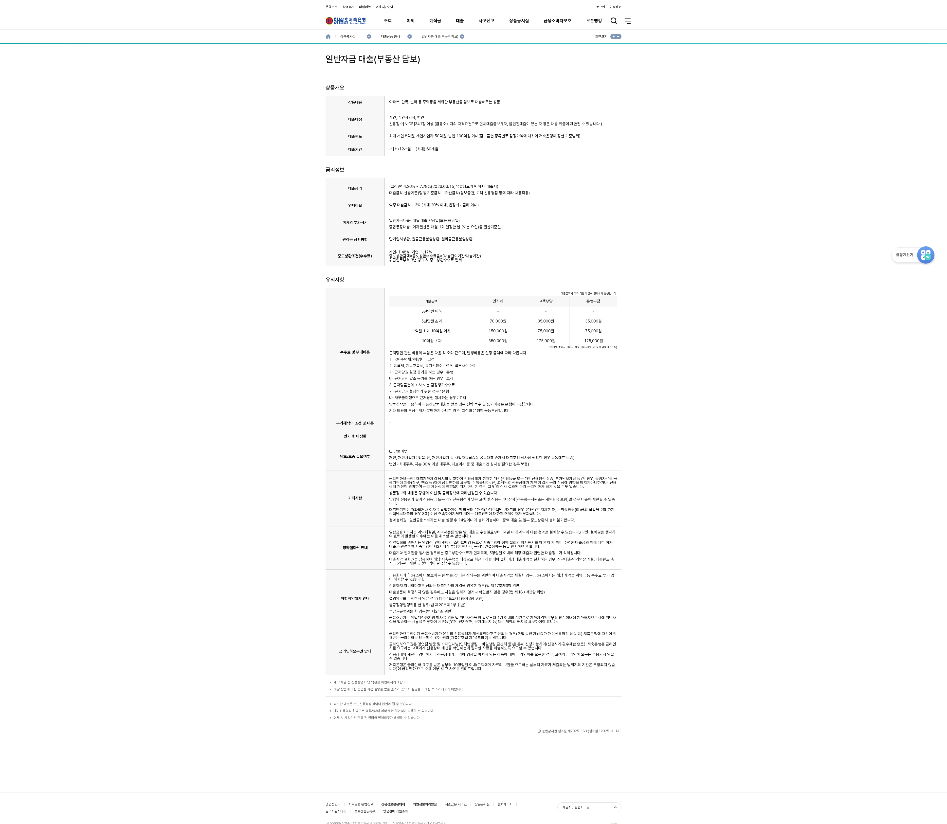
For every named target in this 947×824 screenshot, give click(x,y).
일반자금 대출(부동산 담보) (439, 36)
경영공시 (348, 7)
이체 (411, 20)
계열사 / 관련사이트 (576, 807)
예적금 (435, 20)
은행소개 (331, 7)
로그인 (600, 7)
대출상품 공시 (390, 36)
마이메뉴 (365, 7)
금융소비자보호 (557, 20)
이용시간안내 (385, 7)
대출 (460, 20)
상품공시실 (519, 20)
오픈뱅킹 (594, 20)
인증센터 (615, 7)
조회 (388, 20)
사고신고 (486, 20)
